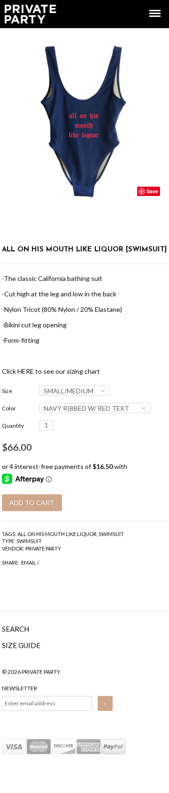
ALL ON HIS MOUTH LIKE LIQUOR (57, 534)
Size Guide (21, 645)
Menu (148, 4)
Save (152, 191)
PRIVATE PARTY (43, 548)
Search (15, 629)
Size (7, 390)
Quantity (13, 425)
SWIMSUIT (111, 534)
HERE (25, 371)
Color (9, 408)
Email (28, 562)
